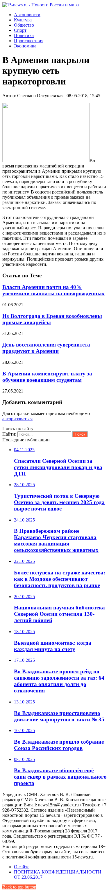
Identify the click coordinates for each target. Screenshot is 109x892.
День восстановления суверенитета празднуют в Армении (46, 348)
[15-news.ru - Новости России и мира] (40, 4)
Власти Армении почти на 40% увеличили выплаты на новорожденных (53, 290)
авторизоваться (17, 418)
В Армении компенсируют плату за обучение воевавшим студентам (47, 377)
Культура (23, 19)
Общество (24, 25)
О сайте (21, 866)
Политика (24, 35)
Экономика (25, 45)
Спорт (20, 30)
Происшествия (28, 40)
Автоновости (27, 14)
